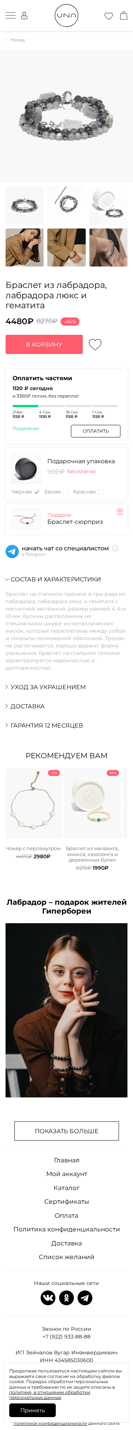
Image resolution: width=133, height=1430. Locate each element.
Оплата (66, 1215)
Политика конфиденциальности (66, 1229)
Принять (32, 1410)
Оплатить (96, 431)
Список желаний (67, 1257)
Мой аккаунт (66, 1174)
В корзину (44, 344)
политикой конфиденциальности (50, 1423)
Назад (18, 39)
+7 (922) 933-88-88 (66, 1336)
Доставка (66, 1243)
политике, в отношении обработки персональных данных (49, 1394)
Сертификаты (66, 1201)
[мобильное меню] (11, 15)
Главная (66, 1160)
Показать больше (67, 1131)
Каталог (66, 1188)
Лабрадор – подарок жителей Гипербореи (67, 906)
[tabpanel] (33, 814)
